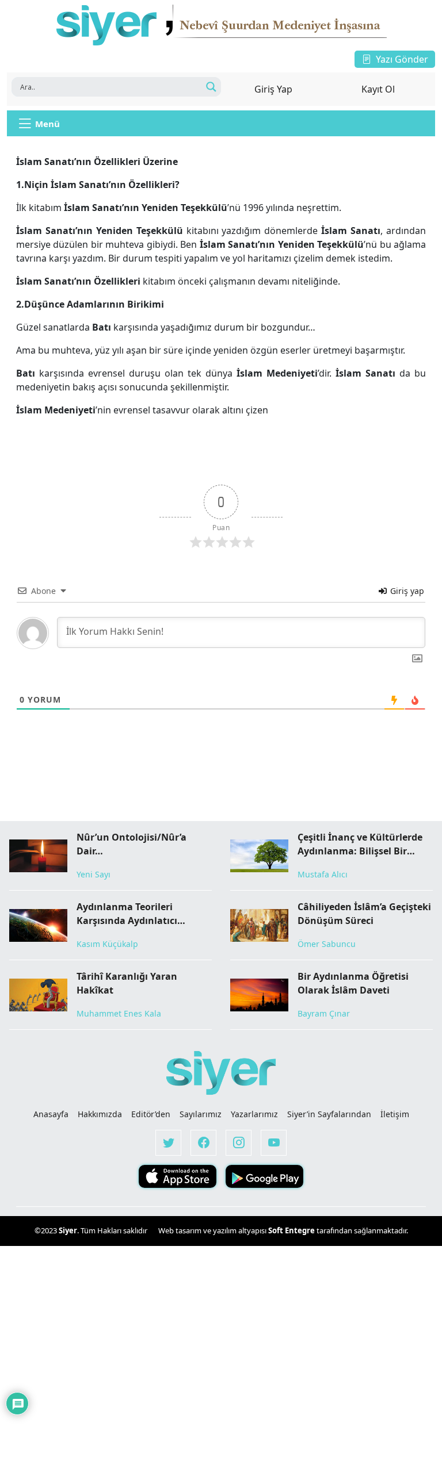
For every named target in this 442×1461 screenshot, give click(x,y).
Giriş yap (406, 590)
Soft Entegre (292, 1230)
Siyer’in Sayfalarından (329, 1114)
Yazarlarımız (254, 1114)
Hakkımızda (100, 1114)
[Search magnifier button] (211, 87)
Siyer (68, 1230)
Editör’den (150, 1114)
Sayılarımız (201, 1114)
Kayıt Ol (378, 89)
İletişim (394, 1114)
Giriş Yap (273, 89)
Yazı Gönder (402, 59)
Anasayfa (50, 1114)
